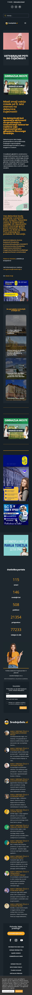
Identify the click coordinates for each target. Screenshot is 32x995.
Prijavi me (23, 708)
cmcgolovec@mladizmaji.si (12, 269)
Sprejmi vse (19, 991)
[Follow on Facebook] (12, 7)
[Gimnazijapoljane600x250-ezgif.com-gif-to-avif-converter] (16, 500)
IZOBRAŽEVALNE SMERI (16, 956)
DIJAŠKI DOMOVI (16, 953)
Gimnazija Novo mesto (15, 398)
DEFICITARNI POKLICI (16, 967)
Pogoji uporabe (21, 671)
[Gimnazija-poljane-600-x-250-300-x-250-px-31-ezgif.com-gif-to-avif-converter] (16, 301)
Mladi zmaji (9, 276)
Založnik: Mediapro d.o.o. (16, 676)
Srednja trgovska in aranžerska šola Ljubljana (14, 331)
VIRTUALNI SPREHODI (16, 973)
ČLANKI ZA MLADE (16, 970)
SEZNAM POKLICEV (16, 964)
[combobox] (16, 15)
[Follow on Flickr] (10, 940)
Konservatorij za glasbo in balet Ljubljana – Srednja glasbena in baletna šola (16, 352)
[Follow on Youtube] (20, 7)
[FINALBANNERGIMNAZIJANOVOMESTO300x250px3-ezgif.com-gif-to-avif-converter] (16, 555)
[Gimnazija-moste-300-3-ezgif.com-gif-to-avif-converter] (16, 94)
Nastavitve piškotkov (8, 991)
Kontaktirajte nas (15, 933)
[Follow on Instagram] (16, 7)
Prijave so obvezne (9, 259)
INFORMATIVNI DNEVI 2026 (16, 947)
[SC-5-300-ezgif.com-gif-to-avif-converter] (16, 524)
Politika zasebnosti (10, 671)
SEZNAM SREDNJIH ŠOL (16, 950)
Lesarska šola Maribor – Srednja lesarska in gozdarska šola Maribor (16, 374)
